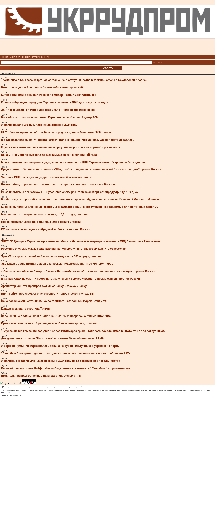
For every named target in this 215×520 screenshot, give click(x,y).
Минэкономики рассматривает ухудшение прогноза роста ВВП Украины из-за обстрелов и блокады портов (76, 162)
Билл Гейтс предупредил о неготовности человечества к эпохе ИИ (47, 293)
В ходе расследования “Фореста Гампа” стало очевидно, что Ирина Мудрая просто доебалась (67, 139)
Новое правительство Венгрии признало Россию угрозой (41, 221)
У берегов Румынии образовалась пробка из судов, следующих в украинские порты (60, 346)
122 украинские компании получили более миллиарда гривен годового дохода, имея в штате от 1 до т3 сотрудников (83, 331)
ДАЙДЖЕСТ (26, 57)
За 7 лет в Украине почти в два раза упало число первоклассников (48, 109)
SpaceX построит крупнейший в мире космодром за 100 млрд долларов (51, 256)
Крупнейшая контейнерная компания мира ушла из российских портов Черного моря (60, 147)
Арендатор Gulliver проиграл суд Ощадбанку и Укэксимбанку (44, 286)
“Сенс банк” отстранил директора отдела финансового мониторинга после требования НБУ (65, 353)
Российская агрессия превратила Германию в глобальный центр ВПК (49, 117)
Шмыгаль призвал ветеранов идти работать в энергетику (41, 375)
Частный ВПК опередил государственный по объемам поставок (46, 177)
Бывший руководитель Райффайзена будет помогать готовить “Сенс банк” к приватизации (65, 368)
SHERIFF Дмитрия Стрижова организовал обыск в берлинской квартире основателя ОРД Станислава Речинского (80, 241)
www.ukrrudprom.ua (56, 390)
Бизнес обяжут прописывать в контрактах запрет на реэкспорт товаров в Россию (58, 184)
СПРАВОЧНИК (37, 57)
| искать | (157, 62)
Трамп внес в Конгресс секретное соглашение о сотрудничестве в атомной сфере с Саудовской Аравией (74, 80)
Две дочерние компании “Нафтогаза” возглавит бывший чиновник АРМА (52, 338)
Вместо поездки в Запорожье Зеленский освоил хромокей (42, 87)
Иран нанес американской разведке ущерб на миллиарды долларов (49, 323)
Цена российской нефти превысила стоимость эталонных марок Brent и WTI (55, 301)
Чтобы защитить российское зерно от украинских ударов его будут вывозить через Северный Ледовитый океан (80, 199)
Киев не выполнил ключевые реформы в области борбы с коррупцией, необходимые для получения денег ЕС (79, 206)
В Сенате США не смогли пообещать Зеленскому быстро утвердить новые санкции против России (70, 278)
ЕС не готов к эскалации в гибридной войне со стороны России (45, 229)
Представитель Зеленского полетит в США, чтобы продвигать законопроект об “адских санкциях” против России (81, 169)
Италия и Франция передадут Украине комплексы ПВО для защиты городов (54, 102)
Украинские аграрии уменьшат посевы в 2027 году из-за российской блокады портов (60, 360)
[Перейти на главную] (107, 54)
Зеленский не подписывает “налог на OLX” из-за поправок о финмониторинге (56, 316)
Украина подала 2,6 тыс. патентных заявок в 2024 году (39, 124)
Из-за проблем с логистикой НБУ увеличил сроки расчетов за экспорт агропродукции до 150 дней (69, 192)
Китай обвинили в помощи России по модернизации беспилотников (48, 95)
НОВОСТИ (5, 57)
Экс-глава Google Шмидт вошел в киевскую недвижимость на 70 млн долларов (57, 263)
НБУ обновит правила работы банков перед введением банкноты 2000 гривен (56, 132)
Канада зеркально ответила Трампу (25, 308)
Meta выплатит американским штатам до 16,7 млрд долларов (44, 214)
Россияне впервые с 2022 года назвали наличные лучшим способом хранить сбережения (64, 248)
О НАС (46, 57)
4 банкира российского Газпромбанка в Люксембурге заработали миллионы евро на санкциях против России (78, 271)
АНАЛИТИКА (15, 57)
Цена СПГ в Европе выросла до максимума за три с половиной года (49, 154)
